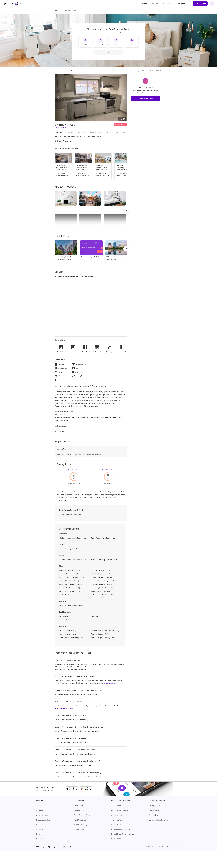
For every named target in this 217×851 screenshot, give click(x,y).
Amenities (81, 132)
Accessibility (154, 815)
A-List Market (116, 815)
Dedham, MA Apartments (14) (101, 577)
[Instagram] (64, 847)
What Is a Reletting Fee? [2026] (89, 257)
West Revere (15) (64, 616)
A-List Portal (116, 805)
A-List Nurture (117, 820)
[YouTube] (59, 847)
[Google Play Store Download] (86, 788)
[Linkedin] (43, 847)
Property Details (96, 132)
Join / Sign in (200, 3)
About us (40, 805)
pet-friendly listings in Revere (65, 708)
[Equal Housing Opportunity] (37, 847)
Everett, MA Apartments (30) (68, 581)
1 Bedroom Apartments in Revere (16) (72, 538)
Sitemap (39, 838)
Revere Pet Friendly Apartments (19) (104, 559)
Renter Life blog (80, 824)
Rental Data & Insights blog (122, 834)
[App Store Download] (72, 788)
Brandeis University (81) (99, 634)
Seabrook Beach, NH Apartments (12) (104, 581)
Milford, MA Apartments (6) (100, 574)
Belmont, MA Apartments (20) (69, 591)
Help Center (116, 838)
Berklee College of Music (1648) (102, 637)
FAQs (125, 132)
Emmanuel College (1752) (67, 634)
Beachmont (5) (96, 616)
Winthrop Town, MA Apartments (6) (71, 577)
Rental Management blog (121, 829)
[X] (53, 847)
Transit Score (107, 470)
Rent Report (79, 829)
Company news (42, 815)
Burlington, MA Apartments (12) (102, 595)
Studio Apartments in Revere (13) (103, 538)
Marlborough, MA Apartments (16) (70, 584)
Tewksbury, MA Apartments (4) (102, 584)
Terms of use (154, 810)
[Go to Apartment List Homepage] (13, 3)
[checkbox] (85, 41)
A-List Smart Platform (120, 810)
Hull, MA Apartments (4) (67, 595)
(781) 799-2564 (60, 127)
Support (39, 829)
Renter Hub (78, 805)
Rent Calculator (80, 820)
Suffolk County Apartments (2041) (70, 605)
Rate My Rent (79, 810)
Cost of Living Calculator (84, 815)
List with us (181, 3)
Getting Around (112, 132)
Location (70, 132)
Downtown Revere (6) (66, 620)
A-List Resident (117, 824)
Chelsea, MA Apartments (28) (69, 570)
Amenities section (110, 683)
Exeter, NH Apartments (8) (100, 570)
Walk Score (72, 470)
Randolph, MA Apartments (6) (69, 588)
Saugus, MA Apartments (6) (68, 574)
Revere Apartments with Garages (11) (72, 559)
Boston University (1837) (67, 630)
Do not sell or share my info (160, 820)
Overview (58, 132)
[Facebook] (48, 847)
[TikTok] (70, 847)
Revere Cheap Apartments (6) (69, 549)
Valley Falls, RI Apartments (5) (102, 591)
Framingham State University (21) (70, 637)
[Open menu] (212, 3)
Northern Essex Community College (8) (105, 630)
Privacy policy (154, 805)
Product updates (43, 820)
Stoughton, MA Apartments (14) (102, 588)
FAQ (38, 834)
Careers (39, 810)
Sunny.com (40, 824)
